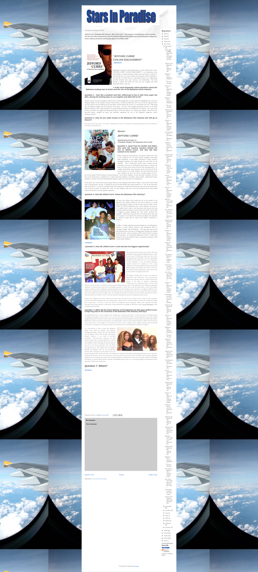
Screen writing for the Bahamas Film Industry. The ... (168, 180)
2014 (165, 535)
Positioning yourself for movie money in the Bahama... (169, 298)
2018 (165, 41)
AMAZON (118, 63)
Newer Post (89, 475)
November (168, 506)
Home (121, 475)
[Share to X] (118, 415)
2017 (165, 44)
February (168, 523)
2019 (165, 39)
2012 (165, 540)
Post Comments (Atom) (100, 479)
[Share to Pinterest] (121, 415)
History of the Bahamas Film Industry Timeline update (168, 125)
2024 (165, 34)
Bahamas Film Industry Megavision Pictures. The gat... (168, 78)
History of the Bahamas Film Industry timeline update (168, 90)
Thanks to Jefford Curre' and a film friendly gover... (168, 169)
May (166, 515)
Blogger (137, 566)
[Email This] (114, 415)
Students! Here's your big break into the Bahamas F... (168, 147)
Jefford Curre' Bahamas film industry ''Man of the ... (169, 67)
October (168, 510)
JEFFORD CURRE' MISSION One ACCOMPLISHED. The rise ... (168, 55)
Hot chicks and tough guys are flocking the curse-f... (168, 276)
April (167, 518)
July (166, 513)
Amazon (88, 243)
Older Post (153, 475)
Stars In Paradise (166, 550)
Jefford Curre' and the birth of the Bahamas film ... (169, 354)
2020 (165, 36)
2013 (165, 538)
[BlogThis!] (116, 415)
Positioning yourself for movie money (168, 267)
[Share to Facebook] (120, 415)
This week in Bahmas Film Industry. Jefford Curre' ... (168, 258)
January (168, 527)
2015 (165, 533)
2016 (165, 530)
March (167, 520)
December (168, 46)
